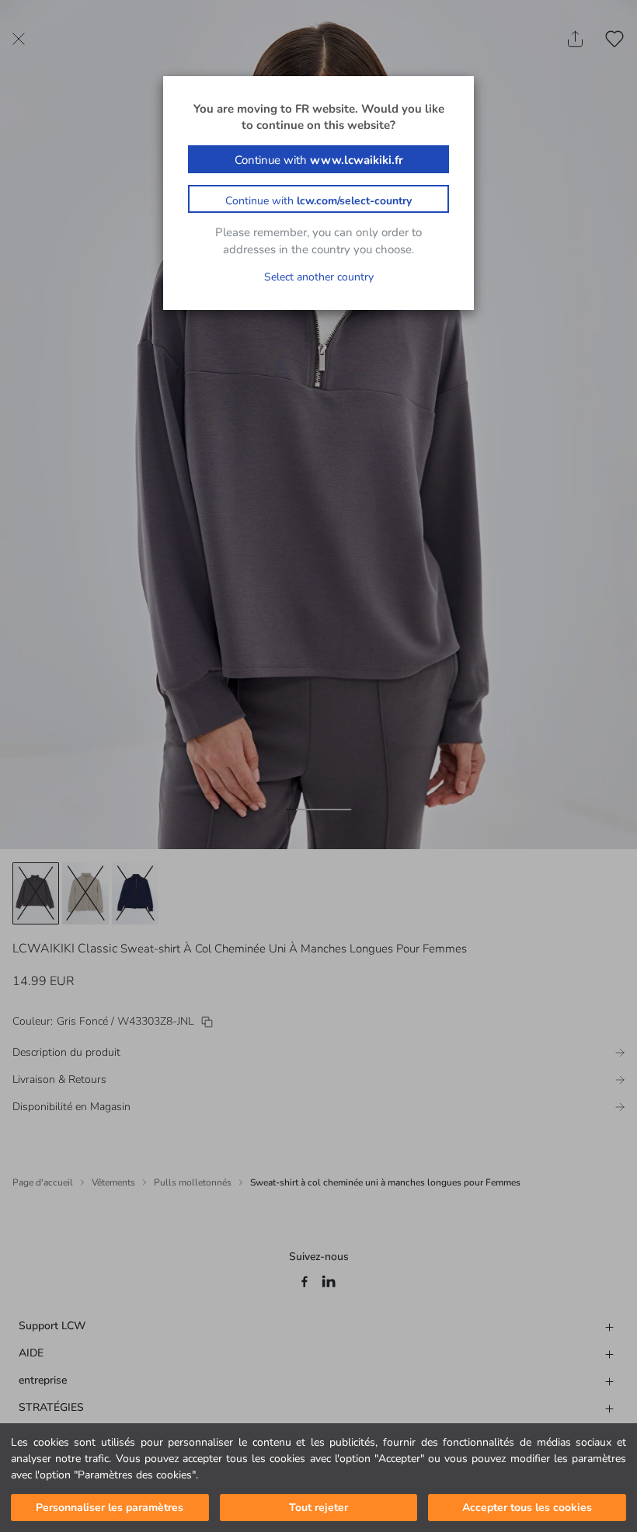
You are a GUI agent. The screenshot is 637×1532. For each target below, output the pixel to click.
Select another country (319, 277)
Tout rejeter (318, 1507)
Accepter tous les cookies (527, 1507)
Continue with (319, 160)
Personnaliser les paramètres (109, 1507)
